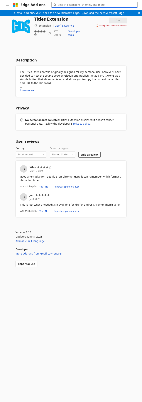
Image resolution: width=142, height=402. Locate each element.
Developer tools (74, 33)
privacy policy (81, 123)
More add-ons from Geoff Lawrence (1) (39, 253)
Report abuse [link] (26, 264)
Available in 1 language (30, 241)
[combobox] (94, 5)
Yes (41, 186)
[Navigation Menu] (7, 5)
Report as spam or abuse (67, 186)
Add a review (89, 154)
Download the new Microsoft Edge (103, 13)
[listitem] (71, 177)
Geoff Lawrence (64, 25)
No (46, 186)
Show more (27, 90)
